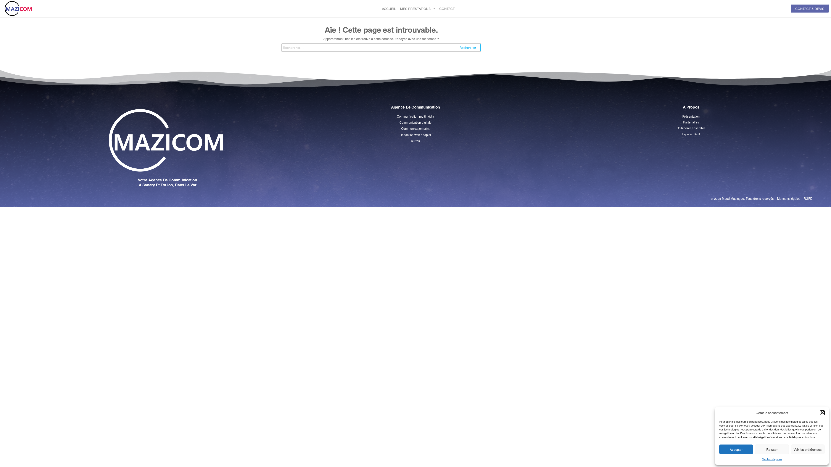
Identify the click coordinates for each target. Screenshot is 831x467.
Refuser (772, 449)
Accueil (389, 8)
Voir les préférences (808, 449)
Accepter (736, 449)
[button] (822, 413)
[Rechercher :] (381, 47)
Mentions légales (772, 459)
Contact (447, 8)
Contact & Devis (809, 8)
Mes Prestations (415, 8)
